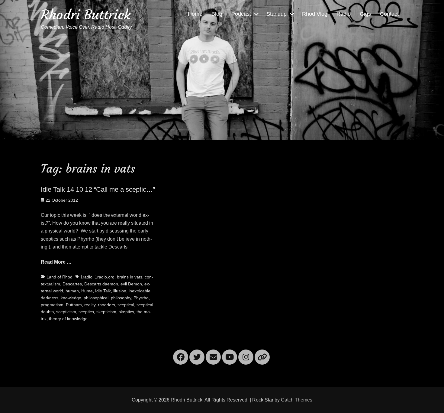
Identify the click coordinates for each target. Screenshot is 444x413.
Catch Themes (296, 399)
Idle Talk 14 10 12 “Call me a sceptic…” (98, 189)
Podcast (241, 14)
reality (89, 304)
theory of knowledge (68, 318)
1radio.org (104, 277)
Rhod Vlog (314, 14)
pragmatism (52, 304)
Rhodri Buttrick (85, 14)
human (72, 290)
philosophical (96, 297)
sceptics (86, 311)
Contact (389, 14)
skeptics (126, 311)
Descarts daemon (101, 283)
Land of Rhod (59, 277)
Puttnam (74, 304)
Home (195, 14)
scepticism (66, 311)
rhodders (106, 304)
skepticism (106, 311)
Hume (87, 290)
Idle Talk (103, 290)
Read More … (56, 262)
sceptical (125, 304)
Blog (216, 14)
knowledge (71, 297)
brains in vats (129, 277)
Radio (343, 14)
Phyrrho (141, 297)
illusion (119, 290)
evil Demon (131, 283)
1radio (86, 277)
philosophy (121, 297)
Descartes (72, 283)
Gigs (365, 14)
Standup (276, 14)
